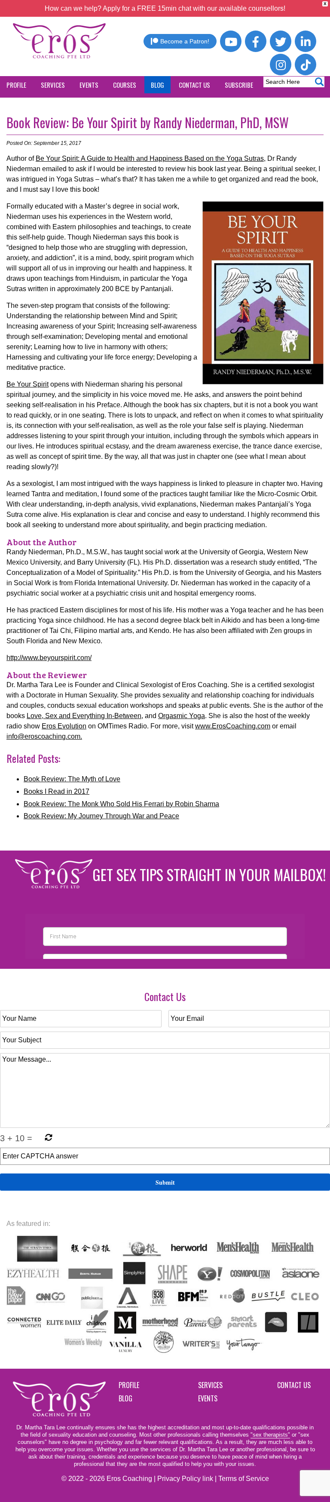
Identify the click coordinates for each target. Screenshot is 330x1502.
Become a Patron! (184, 41)
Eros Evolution (64, 726)
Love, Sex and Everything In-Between (84, 715)
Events (207, 1398)
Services (210, 1385)
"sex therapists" (270, 1434)
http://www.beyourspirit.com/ (49, 657)
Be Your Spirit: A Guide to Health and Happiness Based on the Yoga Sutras (150, 158)
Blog (125, 1398)
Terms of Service (243, 1478)
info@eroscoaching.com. (44, 736)
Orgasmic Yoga (181, 715)
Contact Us (294, 1385)
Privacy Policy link (185, 1478)
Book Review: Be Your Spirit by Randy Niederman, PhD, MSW (147, 122)
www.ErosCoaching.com (232, 726)
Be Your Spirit (27, 384)
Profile (129, 1385)
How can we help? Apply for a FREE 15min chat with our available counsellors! (165, 8)
